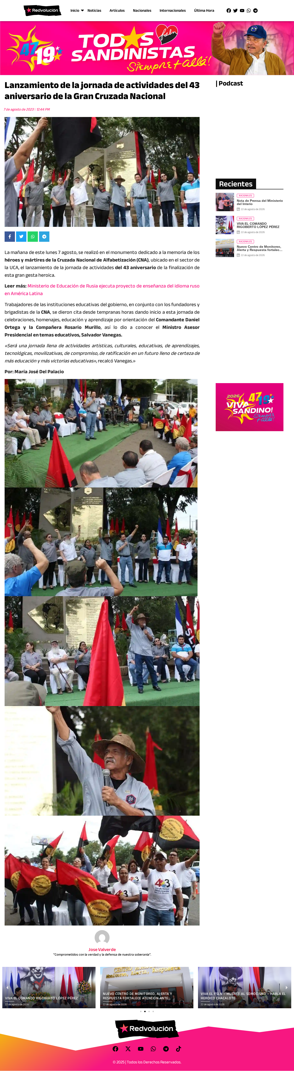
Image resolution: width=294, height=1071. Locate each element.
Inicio (75, 10)
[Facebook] (229, 10)
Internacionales (173, 10)
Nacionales (142, 10)
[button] (140, 1011)
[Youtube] (242, 10)
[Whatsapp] (249, 10)
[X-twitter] (128, 1048)
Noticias (94, 10)
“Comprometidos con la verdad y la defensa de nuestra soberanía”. (102, 954)
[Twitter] (235, 10)
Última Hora (204, 10)
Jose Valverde (102, 949)
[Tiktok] (178, 1048)
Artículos (117, 10)
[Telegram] (255, 10)
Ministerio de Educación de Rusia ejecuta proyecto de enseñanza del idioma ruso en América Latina (102, 289)
